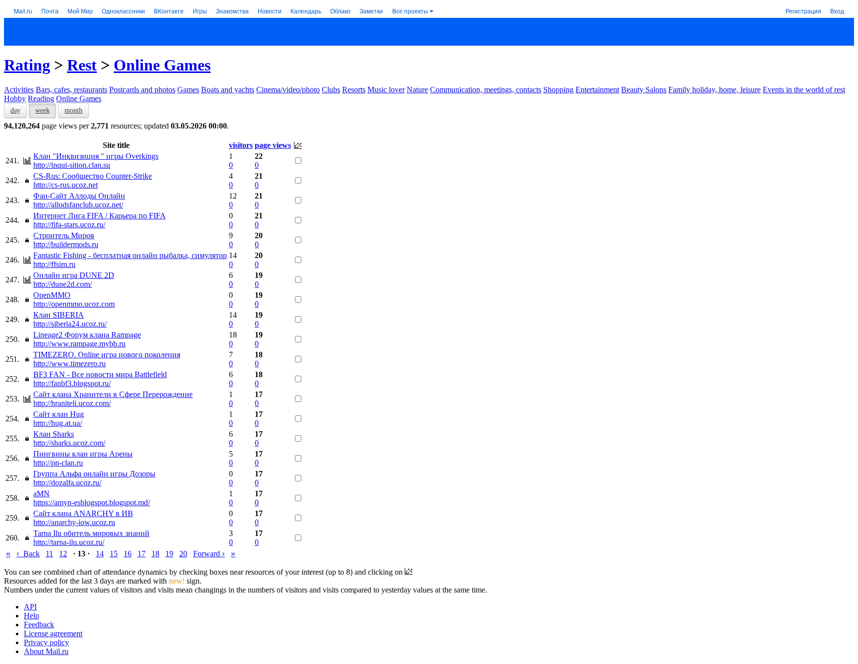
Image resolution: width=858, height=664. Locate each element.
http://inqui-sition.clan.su (71, 165)
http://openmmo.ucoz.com (74, 304)
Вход (837, 10)
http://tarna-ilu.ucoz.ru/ (68, 542)
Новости (270, 10)
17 (141, 553)
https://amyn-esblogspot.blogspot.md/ (91, 502)
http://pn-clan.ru (58, 463)
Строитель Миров (63, 235)
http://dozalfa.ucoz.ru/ (67, 482)
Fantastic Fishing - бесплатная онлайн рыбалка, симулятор (130, 255)
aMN (41, 493)
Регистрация (803, 10)
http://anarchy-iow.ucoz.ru (74, 522)
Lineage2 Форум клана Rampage (87, 335)
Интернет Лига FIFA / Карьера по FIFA (99, 215)
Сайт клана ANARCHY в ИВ (83, 513)
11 (49, 553)
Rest (82, 65)
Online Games (162, 65)
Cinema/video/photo (288, 89)
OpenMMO (52, 295)
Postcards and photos (142, 89)
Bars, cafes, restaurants (71, 89)
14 (100, 553)
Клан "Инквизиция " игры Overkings (95, 156)
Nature (417, 89)
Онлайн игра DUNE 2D (73, 275)
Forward (209, 553)
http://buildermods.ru (65, 244)
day (15, 110)
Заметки (371, 10)
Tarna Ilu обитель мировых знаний (91, 533)
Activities (19, 89)
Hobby (15, 98)
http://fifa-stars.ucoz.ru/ (69, 224)
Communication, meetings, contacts (485, 89)
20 (183, 553)
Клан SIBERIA (58, 315)
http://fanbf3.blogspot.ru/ (72, 383)
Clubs (331, 89)
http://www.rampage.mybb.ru (79, 343)
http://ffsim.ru (54, 264)
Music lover (386, 89)
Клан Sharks (53, 434)
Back (28, 553)
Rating (27, 65)
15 (114, 553)
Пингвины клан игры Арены (83, 454)
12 (63, 553)
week (42, 110)
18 (155, 553)
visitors (241, 145)
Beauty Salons (643, 89)
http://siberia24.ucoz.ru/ (70, 324)
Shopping (558, 89)
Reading (41, 98)
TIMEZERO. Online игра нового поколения (106, 354)
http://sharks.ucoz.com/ (69, 443)
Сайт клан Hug (58, 414)
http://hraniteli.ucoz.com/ (72, 403)
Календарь (305, 10)
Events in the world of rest (804, 89)
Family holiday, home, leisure (714, 89)
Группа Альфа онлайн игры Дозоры (94, 473)
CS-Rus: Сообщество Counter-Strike (92, 176)
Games (188, 89)
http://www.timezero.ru (69, 363)
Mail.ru (23, 10)
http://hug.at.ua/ (57, 423)
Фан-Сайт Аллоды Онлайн (79, 196)
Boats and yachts (227, 89)
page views (273, 145)
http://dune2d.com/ (62, 284)
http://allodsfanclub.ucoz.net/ (78, 204)
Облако (340, 10)
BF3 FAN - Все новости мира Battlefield (100, 374)
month (73, 110)
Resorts (353, 89)
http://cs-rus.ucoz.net (65, 185)
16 (128, 553)
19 (169, 553)
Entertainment (597, 89)
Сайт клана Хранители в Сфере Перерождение (113, 394)
